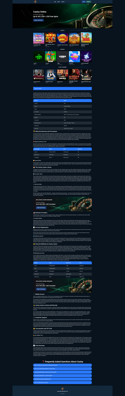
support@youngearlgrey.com (62, 391)
